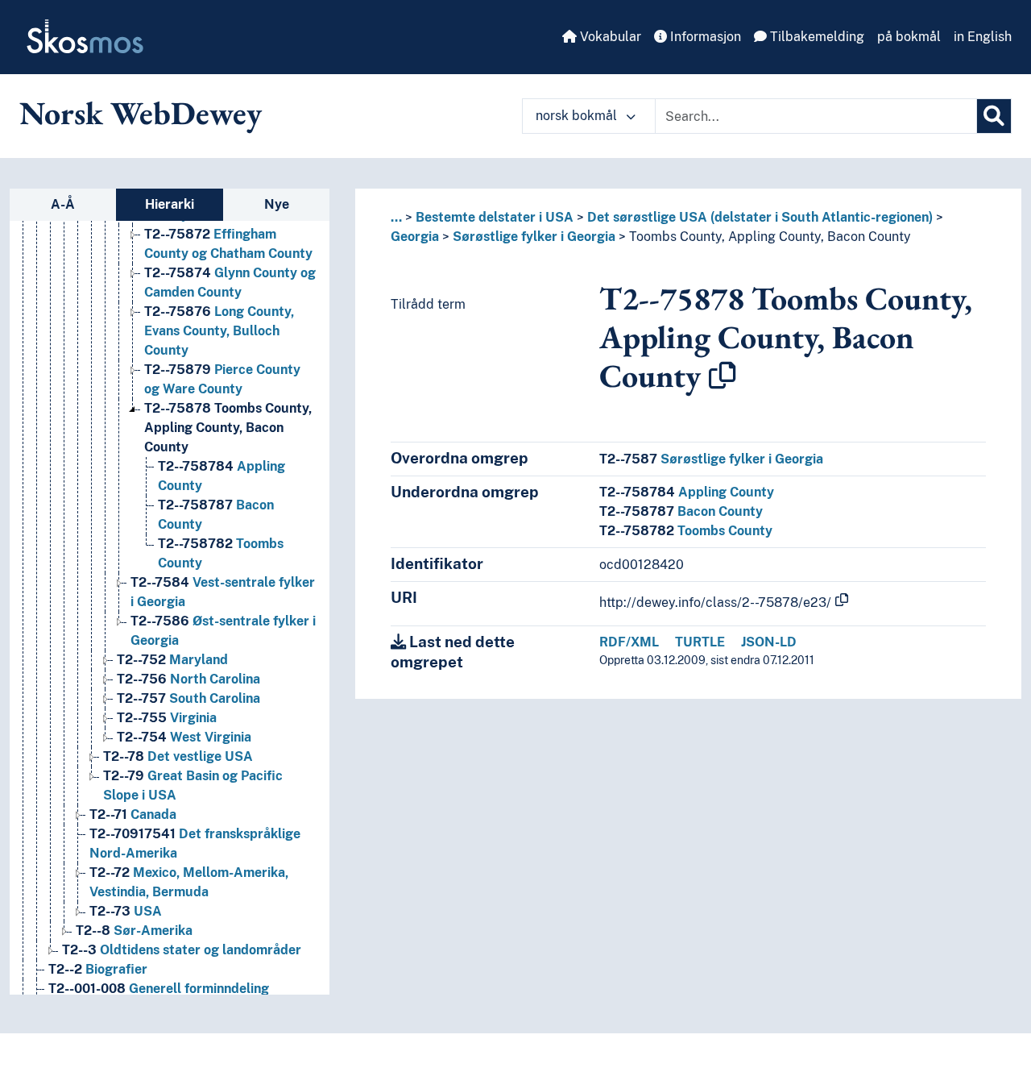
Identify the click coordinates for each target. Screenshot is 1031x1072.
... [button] (396, 217)
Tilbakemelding (815, 36)
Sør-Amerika (134, 930)
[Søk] (994, 116)
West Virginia (184, 737)
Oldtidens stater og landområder (181, 950)
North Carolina (188, 679)
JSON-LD (769, 642)
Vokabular (609, 36)
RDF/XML (629, 642)
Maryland (172, 659)
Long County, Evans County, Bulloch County (219, 331)
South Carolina (188, 698)
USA (125, 911)
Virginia (167, 717)
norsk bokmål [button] (578, 115)
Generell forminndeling (158, 988)
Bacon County (681, 511)
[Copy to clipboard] (722, 375)
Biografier (97, 969)
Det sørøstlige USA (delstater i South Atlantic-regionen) (760, 217)
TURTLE (700, 642)
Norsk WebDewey (140, 113)
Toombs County (685, 530)
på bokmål (909, 36)
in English (983, 36)
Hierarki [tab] (169, 204)
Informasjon (704, 36)
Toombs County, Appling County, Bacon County (228, 428)
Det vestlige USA (178, 756)
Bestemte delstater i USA (494, 217)
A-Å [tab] (63, 204)
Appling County (686, 492)
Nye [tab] (276, 204)
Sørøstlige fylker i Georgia (534, 236)
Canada (132, 814)
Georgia (415, 236)
